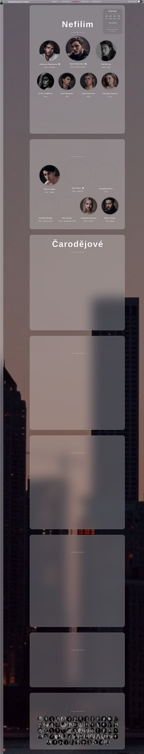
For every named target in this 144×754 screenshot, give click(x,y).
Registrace (96, 1)
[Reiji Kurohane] (1, 3)
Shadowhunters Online (18, 2)
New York (85, 1)
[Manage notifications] (4, 750)
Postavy (75, 1)
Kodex (54, 1)
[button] (140, 1)
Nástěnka (66, 1)
